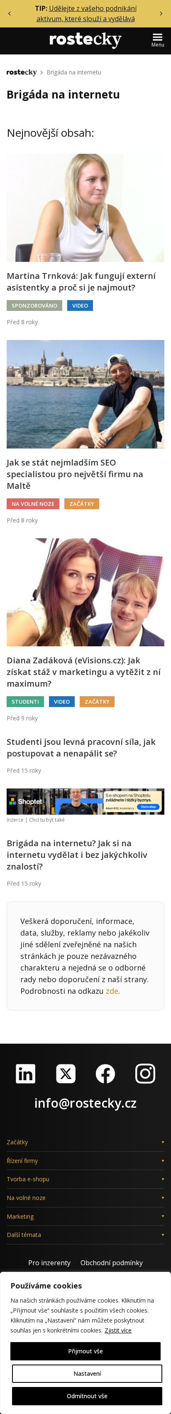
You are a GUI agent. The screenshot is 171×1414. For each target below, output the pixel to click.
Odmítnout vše (87, 1396)
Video (80, 305)
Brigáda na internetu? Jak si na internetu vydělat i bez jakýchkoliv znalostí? (77, 855)
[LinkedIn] (26, 1074)
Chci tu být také (47, 819)
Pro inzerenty (49, 1262)
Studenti (25, 701)
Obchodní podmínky (112, 1262)
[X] (66, 1074)
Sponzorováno (34, 305)
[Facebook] (105, 1074)
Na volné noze (33, 503)
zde (112, 991)
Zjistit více (118, 1330)
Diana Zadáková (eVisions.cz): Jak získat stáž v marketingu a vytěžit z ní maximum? (84, 672)
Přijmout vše (85, 1351)
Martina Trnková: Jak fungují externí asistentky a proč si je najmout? (81, 281)
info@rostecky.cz (85, 1102)
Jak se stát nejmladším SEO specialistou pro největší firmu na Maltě (75, 474)
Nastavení (87, 1373)
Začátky (81, 503)
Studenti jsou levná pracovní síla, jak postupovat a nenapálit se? (81, 747)
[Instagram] (145, 1074)
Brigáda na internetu (73, 72)
